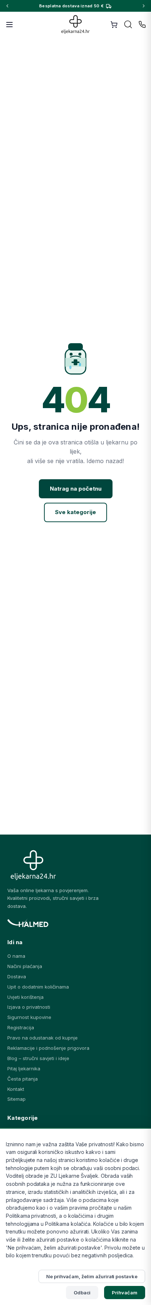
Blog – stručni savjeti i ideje (38, 1058)
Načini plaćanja (24, 966)
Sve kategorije (75, 512)
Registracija (20, 1027)
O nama (16, 956)
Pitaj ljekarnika (23, 1068)
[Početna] (75, 24)
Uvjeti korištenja (25, 997)
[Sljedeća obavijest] (143, 5)
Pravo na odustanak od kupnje (42, 1038)
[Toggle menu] (9, 24)
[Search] (128, 25)
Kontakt (15, 1089)
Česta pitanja (22, 1079)
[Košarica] (114, 24)
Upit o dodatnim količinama (38, 987)
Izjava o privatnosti (28, 1007)
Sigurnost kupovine (29, 1017)
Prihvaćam (124, 1292)
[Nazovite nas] (142, 24)
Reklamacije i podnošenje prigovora (48, 1048)
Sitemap (16, 1099)
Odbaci (82, 1292)
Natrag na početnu (76, 488)
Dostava (16, 976)
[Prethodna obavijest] (7, 5)
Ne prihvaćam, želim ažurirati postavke (91, 1276)
